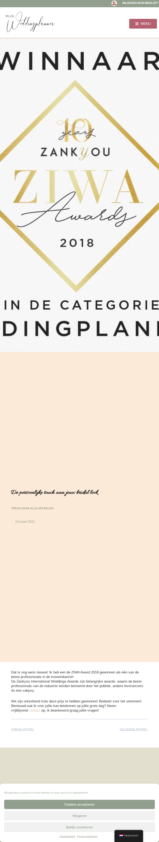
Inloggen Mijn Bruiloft (140, 3)
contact (34, 710)
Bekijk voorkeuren (79, 827)
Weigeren (79, 816)
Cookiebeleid (67, 836)
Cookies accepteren (79, 804)
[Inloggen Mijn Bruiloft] (114, 3)
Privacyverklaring (87, 836)
